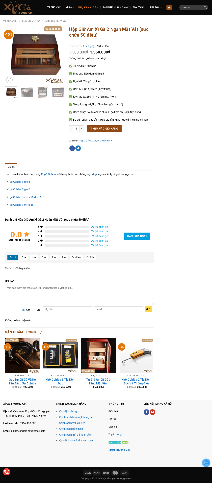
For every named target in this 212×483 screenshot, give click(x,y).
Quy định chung (68, 411)
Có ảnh (90, 257)
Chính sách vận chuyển (72, 423)
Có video (76, 257)
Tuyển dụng (115, 434)
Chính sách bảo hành (71, 428)
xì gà (95, 174)
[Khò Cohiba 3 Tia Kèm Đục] (60, 355)
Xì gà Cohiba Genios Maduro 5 (24, 197)
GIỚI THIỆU (139, 7)
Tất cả (13, 257)
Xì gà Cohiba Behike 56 (20, 204)
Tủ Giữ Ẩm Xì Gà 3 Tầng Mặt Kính (98, 381)
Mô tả (11, 167)
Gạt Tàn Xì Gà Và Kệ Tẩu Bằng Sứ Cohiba (22, 381)
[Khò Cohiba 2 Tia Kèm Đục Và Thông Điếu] (136, 355)
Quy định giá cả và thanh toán (76, 440)
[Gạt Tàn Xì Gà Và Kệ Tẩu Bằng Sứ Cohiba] (22, 355)
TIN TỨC (155, 7)
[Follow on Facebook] (146, 412)
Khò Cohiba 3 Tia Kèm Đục (60, 381)
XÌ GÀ (69, 7)
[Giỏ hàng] (169, 7)
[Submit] (205, 7)
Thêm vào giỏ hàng (104, 128)
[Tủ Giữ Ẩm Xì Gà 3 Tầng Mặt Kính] (98, 355)
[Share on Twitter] (78, 148)
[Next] (59, 54)
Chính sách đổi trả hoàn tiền (75, 434)
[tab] (11, 166)
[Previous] (10, 54)
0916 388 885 (28, 423)
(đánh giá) (89, 46)
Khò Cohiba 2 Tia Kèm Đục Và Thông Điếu (136, 381)
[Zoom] (9, 80)
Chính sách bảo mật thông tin (76, 417)
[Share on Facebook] (72, 148)
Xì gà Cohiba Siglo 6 (18, 181)
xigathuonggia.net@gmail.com (28, 430)
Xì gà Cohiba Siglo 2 (18, 189)
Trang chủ (10, 21)
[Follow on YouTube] (152, 412)
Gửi (148, 309)
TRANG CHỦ (54, 7)
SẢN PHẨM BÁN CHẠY (115, 7)
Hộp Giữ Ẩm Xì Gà (55, 21)
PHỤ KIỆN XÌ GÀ (87, 7)
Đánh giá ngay (137, 236)
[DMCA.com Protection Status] (118, 442)
